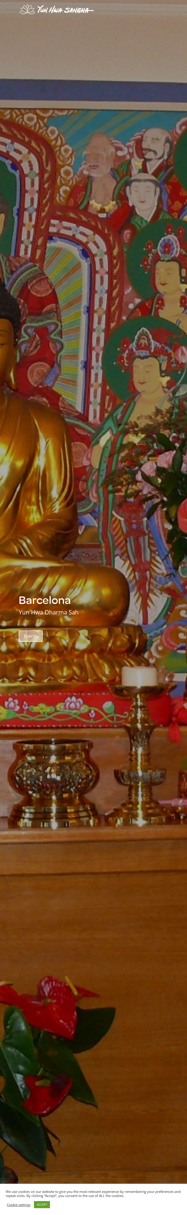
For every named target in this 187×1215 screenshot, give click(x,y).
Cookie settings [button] (19, 1205)
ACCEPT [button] (42, 1204)
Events (31, 636)
